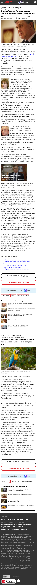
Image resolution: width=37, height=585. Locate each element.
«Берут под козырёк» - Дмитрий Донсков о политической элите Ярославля (19, 326)
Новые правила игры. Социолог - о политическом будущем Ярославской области (16, 261)
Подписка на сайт (8, 527)
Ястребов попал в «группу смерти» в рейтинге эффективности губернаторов (20, 315)
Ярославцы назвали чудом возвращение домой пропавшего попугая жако (21, 489)
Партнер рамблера (16, 576)
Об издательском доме (10, 519)
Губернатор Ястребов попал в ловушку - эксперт (21, 319)
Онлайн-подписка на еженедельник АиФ (16, 524)
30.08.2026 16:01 (5, 335)
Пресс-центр (24, 519)
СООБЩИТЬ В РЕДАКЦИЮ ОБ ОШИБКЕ (14, 529)
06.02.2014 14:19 (5, 7)
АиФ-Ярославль (21, 46)
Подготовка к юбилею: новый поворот (18, 269)
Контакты (20, 527)
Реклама (4, 522)
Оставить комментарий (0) (19, 282)
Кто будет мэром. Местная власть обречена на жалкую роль (15, 266)
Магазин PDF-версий (16, 522)
